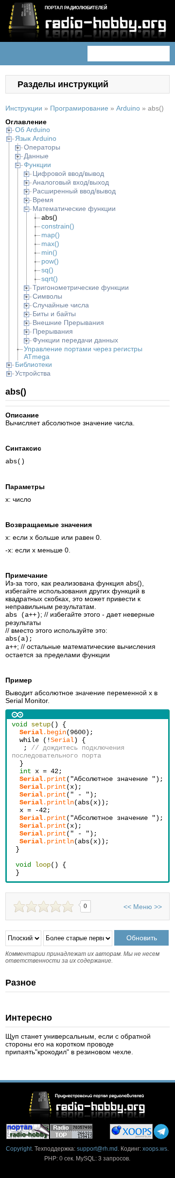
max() (50, 243)
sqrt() (49, 279)
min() (49, 252)
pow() (50, 261)
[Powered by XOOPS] (131, 1131)
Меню (142, 907)
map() (50, 235)
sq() (47, 270)
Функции (37, 165)
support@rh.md (97, 1148)
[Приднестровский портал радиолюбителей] (27, 1131)
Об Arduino (32, 129)
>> (158, 907)
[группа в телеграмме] (161, 1131)
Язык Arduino (35, 138)
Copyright (19, 1148)
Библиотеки (33, 364)
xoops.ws (154, 1148)
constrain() (57, 226)
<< (127, 907)
